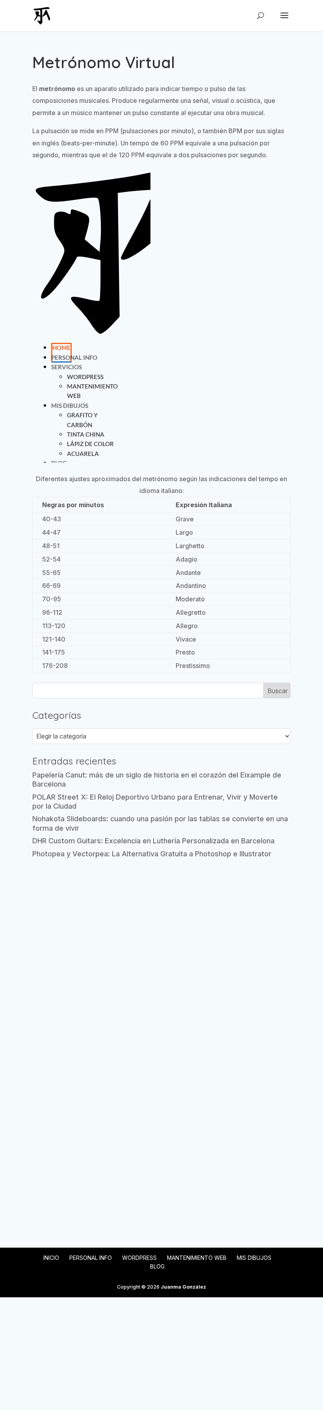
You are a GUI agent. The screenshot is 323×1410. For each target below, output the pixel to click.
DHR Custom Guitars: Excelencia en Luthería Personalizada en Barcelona (153, 841)
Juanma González (183, 1287)
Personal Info (90, 1257)
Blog (157, 1266)
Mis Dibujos (254, 1257)
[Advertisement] (161, 925)
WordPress (139, 1257)
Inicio (51, 1257)
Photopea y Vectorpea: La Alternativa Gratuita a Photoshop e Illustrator (151, 854)
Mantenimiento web (196, 1257)
